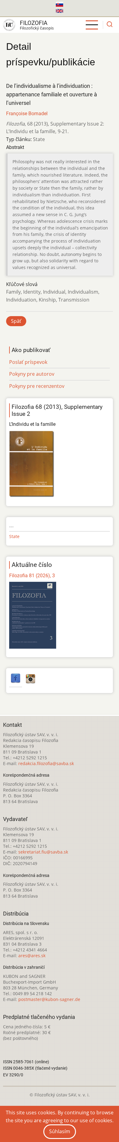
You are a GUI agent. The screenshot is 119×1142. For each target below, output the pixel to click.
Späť (16, 321)
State (14, 536)
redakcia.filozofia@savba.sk (46, 763)
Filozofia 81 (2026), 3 (32, 575)
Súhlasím (59, 1131)
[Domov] (9, 25)
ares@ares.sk (31, 955)
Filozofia (33, 22)
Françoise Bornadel (27, 113)
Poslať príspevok (28, 362)
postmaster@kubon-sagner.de (49, 999)
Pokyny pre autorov (31, 374)
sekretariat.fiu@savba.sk (43, 852)
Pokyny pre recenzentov (36, 386)
